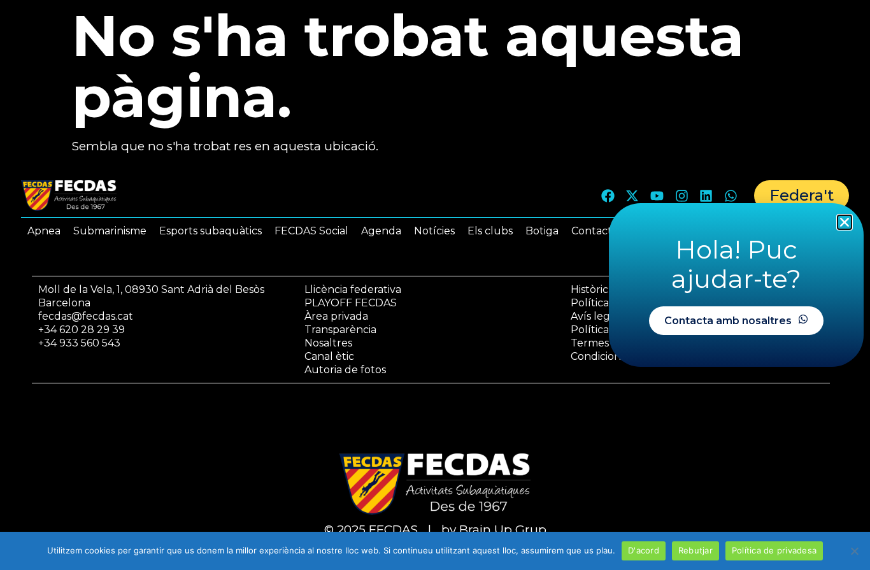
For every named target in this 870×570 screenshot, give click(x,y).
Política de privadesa (774, 550)
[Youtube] (657, 195)
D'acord (643, 550)
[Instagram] (681, 195)
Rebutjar (695, 550)
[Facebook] (607, 195)
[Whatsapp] (730, 195)
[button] (844, 222)
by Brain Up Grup (493, 529)
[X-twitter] (632, 195)
